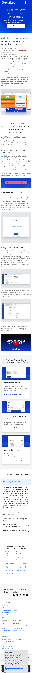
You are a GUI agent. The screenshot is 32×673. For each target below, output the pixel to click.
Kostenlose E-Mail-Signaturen (10, 612)
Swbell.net (23, 564)
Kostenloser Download (16, 26)
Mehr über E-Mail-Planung (12, 394)
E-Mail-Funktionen (7, 607)
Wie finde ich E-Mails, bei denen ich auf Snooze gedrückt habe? (15, 531)
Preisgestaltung (6, 605)
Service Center (17, 623)
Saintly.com (9, 573)
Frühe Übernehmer (18, 628)
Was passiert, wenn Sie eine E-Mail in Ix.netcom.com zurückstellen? (14, 525)
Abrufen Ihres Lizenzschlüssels (21, 626)
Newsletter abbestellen (19, 630)
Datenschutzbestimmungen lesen (14, 668)
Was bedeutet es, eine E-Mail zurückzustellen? (11, 482)
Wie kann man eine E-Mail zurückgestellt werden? (15, 519)
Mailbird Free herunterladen (16, 183)
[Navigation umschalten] (27, 2)
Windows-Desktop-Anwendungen (11, 615)
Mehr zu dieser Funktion (12, 428)
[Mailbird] (8, 2)
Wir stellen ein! (6, 626)
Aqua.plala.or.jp (21, 567)
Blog (3, 617)
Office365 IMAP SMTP (7, 646)
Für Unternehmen (6, 630)
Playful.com (9, 570)
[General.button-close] (26, 652)
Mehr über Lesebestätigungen (13, 460)
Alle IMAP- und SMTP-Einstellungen (11, 639)
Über (3, 623)
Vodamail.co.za (21, 570)
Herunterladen (23, 174)
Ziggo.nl (8, 567)
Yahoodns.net (10, 564)
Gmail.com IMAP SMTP (8, 641)
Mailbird (3, 156)
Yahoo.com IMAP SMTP (8, 648)
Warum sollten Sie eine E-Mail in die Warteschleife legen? (14, 513)
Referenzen (5, 633)
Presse (3, 628)
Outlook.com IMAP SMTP (8, 644)
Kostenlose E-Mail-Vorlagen (9, 610)
